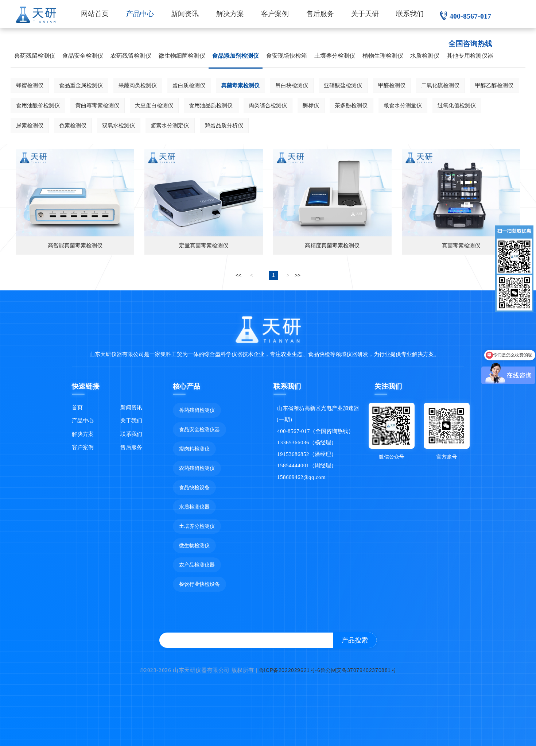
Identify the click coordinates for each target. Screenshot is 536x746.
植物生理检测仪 (382, 56)
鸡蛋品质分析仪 (224, 125)
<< (238, 275)
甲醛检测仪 (391, 85)
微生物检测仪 (194, 545)
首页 (77, 407)
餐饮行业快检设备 (199, 584)
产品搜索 (355, 640)
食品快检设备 (194, 487)
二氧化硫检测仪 (440, 85)
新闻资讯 (185, 14)
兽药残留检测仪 (34, 56)
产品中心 (140, 14)
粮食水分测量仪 (403, 105)
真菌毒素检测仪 (240, 85)
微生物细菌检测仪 (182, 56)
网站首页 (95, 14)
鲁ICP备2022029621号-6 (290, 670)
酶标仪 (311, 105)
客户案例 (275, 14)
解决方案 (230, 14)
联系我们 (410, 14)
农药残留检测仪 (130, 56)
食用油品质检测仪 (211, 105)
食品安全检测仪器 (199, 429)
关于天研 (365, 14)
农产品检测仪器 (197, 565)
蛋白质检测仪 (188, 85)
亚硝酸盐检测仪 (343, 85)
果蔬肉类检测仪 (138, 85)
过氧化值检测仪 (457, 105)
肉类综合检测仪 (268, 105)
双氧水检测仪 (118, 125)
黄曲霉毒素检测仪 (97, 105)
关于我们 (131, 420)
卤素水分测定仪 (170, 125)
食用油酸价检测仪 (38, 105)
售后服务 (320, 14)
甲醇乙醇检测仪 (494, 85)
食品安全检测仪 (82, 56)
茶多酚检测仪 (351, 105)
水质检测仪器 (194, 507)
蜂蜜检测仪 (29, 85)
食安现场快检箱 (286, 56)
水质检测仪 (424, 56)
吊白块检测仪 (291, 85)
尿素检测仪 (29, 125)
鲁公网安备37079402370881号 (358, 670)
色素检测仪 (72, 125)
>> (297, 275)
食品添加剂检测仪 (235, 56)
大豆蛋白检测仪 (154, 105)
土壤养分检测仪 (334, 56)
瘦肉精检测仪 (194, 449)
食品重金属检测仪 (81, 85)
